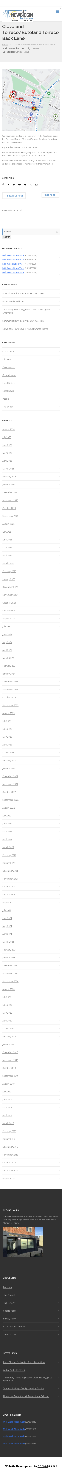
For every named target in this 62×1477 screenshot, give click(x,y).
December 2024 (10, 587)
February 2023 (9, 760)
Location (7, 1287)
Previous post (15, 196)
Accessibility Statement (14, 1326)
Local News (8, 391)
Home (5, 44)
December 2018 (10, 1147)
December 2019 (10, 1052)
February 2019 (9, 1131)
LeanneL (36, 48)
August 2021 (8, 902)
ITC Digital (43, 1466)
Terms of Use (10, 1334)
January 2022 (8, 863)
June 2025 (7, 539)
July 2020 (6, 997)
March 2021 (8, 941)
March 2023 (8, 752)
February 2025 (9, 571)
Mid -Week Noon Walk (13, 255)
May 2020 (7, 1012)
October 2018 (9, 1162)
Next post (49, 195)
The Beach (7, 406)
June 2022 (7, 823)
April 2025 (7, 555)
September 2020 (10, 981)
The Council (9, 1295)
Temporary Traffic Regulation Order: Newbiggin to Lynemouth (26, 311)
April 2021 (7, 934)
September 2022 (10, 800)
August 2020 (8, 989)
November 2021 (10, 878)
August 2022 (8, 807)
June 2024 (7, 634)
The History (8, 1303)
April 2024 (7, 650)
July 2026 (6, 437)
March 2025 (8, 563)
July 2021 (6, 910)
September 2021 (10, 894)
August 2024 (8, 618)
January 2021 (8, 957)
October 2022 (9, 792)
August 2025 (8, 524)
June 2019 (7, 1099)
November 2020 (10, 973)
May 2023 (7, 736)
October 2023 (9, 697)
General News (22, 51)
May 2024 (7, 642)
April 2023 (7, 744)
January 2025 (8, 579)
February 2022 (9, 855)
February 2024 (9, 665)
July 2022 (6, 815)
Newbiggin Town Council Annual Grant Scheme (25, 328)
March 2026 (8, 468)
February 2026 (9, 476)
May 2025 (7, 547)
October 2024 (9, 602)
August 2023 (8, 713)
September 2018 (10, 1170)
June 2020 (7, 1005)
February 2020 (9, 1036)
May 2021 (7, 926)
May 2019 (7, 1107)
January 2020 (8, 1044)
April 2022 (7, 839)
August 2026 (8, 429)
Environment (8, 367)
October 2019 (9, 1068)
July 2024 (6, 626)
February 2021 (9, 949)
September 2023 (10, 705)
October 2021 (9, 886)
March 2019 (8, 1123)
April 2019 (7, 1115)
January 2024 (8, 673)
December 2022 (10, 776)
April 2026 (7, 460)
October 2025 (9, 508)
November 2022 (10, 784)
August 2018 (8, 1178)
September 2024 (10, 610)
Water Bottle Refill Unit (13, 301)
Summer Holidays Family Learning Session (23, 320)
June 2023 (7, 729)
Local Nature (8, 383)
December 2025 (10, 492)
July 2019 (6, 1091)
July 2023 (6, 721)
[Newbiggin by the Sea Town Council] (17, 16)
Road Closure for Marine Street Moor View (23, 293)
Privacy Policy (9, 1318)
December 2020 (10, 965)
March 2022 (8, 847)
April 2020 (7, 1020)
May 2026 (7, 453)
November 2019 (10, 1060)
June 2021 (7, 918)
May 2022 (7, 831)
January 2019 (8, 1139)
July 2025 (6, 531)
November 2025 (10, 500)
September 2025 (10, 516)
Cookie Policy (9, 1310)
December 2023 (10, 681)
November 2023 (10, 689)
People (5, 398)
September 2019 (10, 1076)
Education (7, 359)
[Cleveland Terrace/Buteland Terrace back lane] (3, 184)
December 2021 (10, 871)
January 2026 (8, 484)
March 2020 (8, 1028)
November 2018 (10, 1154)
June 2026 (7, 445)
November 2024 (10, 595)
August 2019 (8, 1083)
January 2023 (8, 768)
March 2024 (8, 658)
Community (8, 351)
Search (6, 236)
